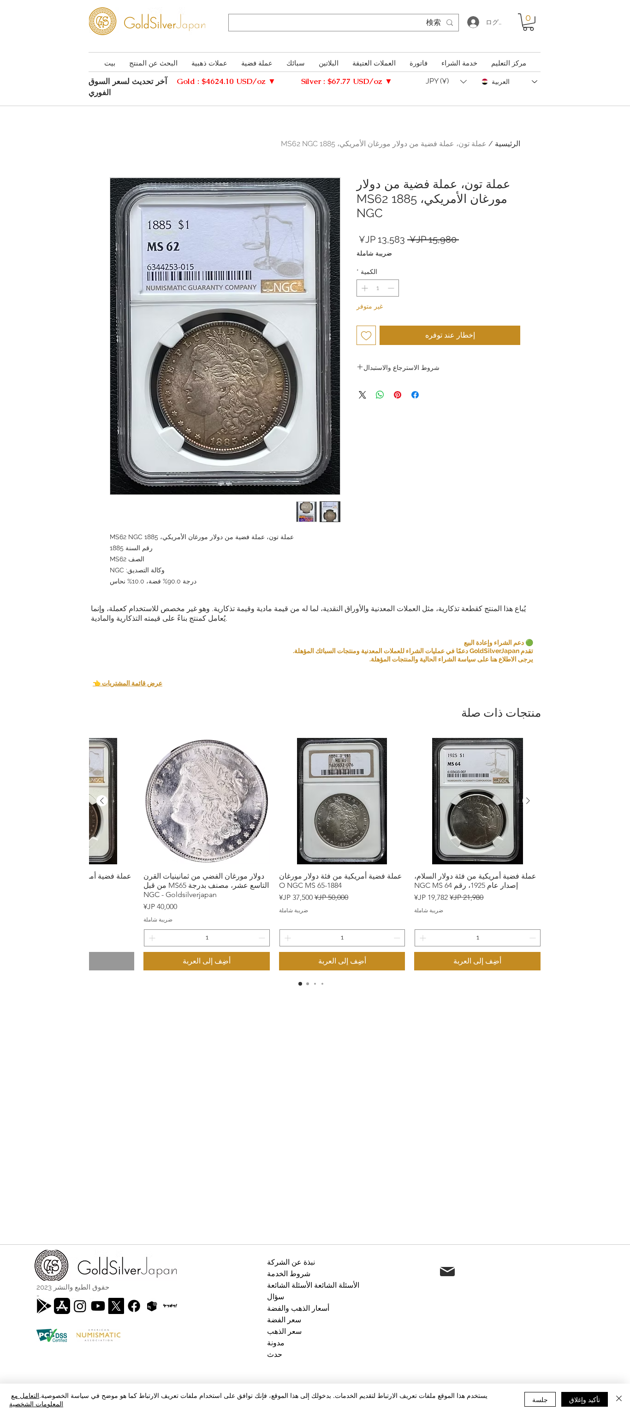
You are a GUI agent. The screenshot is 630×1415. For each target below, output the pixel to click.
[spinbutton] (377, 288)
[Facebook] (134, 1306)
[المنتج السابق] (528, 800)
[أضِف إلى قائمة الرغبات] (366, 335)
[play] (44, 1306)
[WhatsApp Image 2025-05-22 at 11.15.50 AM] (170, 1306)
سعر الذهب (284, 1331)
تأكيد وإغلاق (584, 1399)
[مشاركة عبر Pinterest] (397, 394)
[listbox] (446, 82)
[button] (528, 22)
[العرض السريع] (477, 801)
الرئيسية (507, 143)
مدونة (276, 1343)
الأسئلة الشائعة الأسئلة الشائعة (313, 1285)
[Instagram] (80, 1306)
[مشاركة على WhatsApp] (380, 394)
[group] (315, 853)
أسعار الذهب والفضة (298, 1308)
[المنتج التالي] (101, 800)
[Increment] (363, 288)
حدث (274, 1354)
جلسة (540, 1399)
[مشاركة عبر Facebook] (415, 394)
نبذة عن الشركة (291, 1262)
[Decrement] (392, 288)
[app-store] (62, 1306)
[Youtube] (98, 1306)
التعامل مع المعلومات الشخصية (36, 1399)
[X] (116, 1306)
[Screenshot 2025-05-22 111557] (152, 1306)
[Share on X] (362, 394)
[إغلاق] (618, 1399)
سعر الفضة (284, 1319)
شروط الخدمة (288, 1273)
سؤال (275, 1296)
